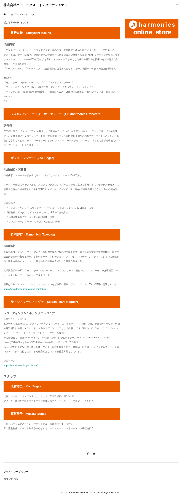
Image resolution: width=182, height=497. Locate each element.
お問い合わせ (11, 478)
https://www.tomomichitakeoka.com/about (25, 289)
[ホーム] (5, 14)
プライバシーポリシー (16, 471)
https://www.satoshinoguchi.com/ (21, 365)
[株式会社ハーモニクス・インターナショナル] (36, 5)
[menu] (177, 5)
